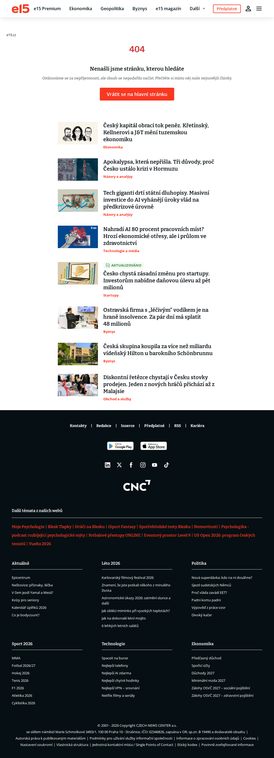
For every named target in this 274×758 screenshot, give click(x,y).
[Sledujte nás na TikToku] (166, 465)
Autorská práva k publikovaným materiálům (51, 738)
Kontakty (78, 426)
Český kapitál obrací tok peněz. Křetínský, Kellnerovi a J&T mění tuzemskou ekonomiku (156, 132)
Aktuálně (20, 563)
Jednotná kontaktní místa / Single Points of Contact (132, 744)
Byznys (139, 8)
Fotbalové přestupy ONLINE (114, 535)
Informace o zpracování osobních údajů (207, 738)
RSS (177, 426)
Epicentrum (21, 577)
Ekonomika (80, 8)
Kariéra (197, 426)
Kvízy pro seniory (25, 600)
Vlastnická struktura (72, 744)
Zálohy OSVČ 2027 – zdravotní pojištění (222, 695)
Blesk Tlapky (59, 526)
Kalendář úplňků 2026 (29, 607)
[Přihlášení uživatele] (248, 8)
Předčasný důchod (206, 658)
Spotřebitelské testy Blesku (165, 526)
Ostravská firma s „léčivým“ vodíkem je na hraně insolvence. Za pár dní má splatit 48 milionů (155, 317)
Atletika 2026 (22, 695)
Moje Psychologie (28, 526)
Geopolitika (112, 8)
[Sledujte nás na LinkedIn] (107, 465)
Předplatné (154, 426)
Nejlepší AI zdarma (116, 673)
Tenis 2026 (20, 680)
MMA (16, 658)
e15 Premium (47, 8)
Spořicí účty (201, 665)
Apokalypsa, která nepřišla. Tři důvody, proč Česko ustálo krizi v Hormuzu (158, 165)
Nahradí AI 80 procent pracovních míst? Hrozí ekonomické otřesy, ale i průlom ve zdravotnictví (154, 236)
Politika (199, 563)
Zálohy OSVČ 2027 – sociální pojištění (221, 688)
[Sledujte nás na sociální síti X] (119, 465)
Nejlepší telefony (115, 665)
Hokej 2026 (20, 673)
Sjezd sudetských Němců (211, 585)
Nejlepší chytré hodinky (120, 680)
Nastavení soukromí (36, 744)
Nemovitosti (206, 526)
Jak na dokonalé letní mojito (124, 618)
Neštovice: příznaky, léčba (32, 585)
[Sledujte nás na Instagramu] (143, 465)
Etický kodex (187, 744)
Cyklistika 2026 (23, 703)
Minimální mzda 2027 (208, 680)
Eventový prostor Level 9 (167, 535)
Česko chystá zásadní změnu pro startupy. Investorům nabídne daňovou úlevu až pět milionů (156, 280)
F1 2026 (18, 688)
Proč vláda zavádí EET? (209, 592)
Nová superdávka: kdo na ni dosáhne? (222, 577)
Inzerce (128, 426)
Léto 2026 (111, 563)
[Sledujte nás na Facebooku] (131, 465)
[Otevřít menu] (259, 8)
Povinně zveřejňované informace (227, 744)
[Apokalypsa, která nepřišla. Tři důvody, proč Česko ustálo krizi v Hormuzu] (78, 169)
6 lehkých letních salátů (120, 625)
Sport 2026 (22, 643)
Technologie (113, 643)
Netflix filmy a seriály (118, 695)
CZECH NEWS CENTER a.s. (156, 725)
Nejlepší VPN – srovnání (120, 688)
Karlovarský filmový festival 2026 (128, 577)
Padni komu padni (206, 600)
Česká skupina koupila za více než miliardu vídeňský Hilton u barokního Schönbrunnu (158, 349)
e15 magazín (168, 8)
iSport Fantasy (122, 526)
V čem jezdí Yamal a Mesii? (32, 592)
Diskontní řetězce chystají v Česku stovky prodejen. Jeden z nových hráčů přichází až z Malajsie (159, 384)
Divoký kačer (202, 615)
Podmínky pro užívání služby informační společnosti (131, 738)
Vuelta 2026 (40, 543)
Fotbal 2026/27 (23, 665)
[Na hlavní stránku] (20, 8)
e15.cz (11, 34)
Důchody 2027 (203, 673)
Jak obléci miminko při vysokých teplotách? (136, 610)
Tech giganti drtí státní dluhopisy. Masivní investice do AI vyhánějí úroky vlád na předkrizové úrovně (156, 200)
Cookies (249, 738)
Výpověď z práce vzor (209, 607)
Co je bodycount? (26, 615)
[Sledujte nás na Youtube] (154, 465)
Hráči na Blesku (90, 526)
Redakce (103, 426)
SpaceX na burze (115, 658)
